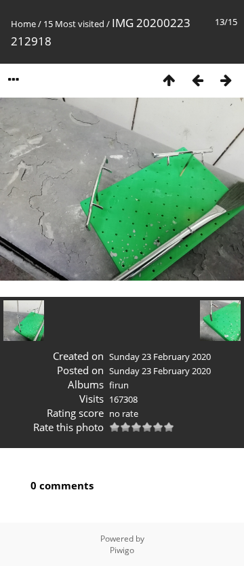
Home (23, 24)
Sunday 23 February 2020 (160, 356)
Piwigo (122, 550)
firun (119, 385)
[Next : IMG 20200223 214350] (225, 79)
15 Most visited (73, 24)
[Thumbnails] (169, 79)
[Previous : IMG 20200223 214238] (197, 79)
